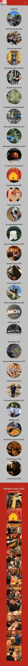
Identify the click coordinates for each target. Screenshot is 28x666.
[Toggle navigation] (25, 2)
